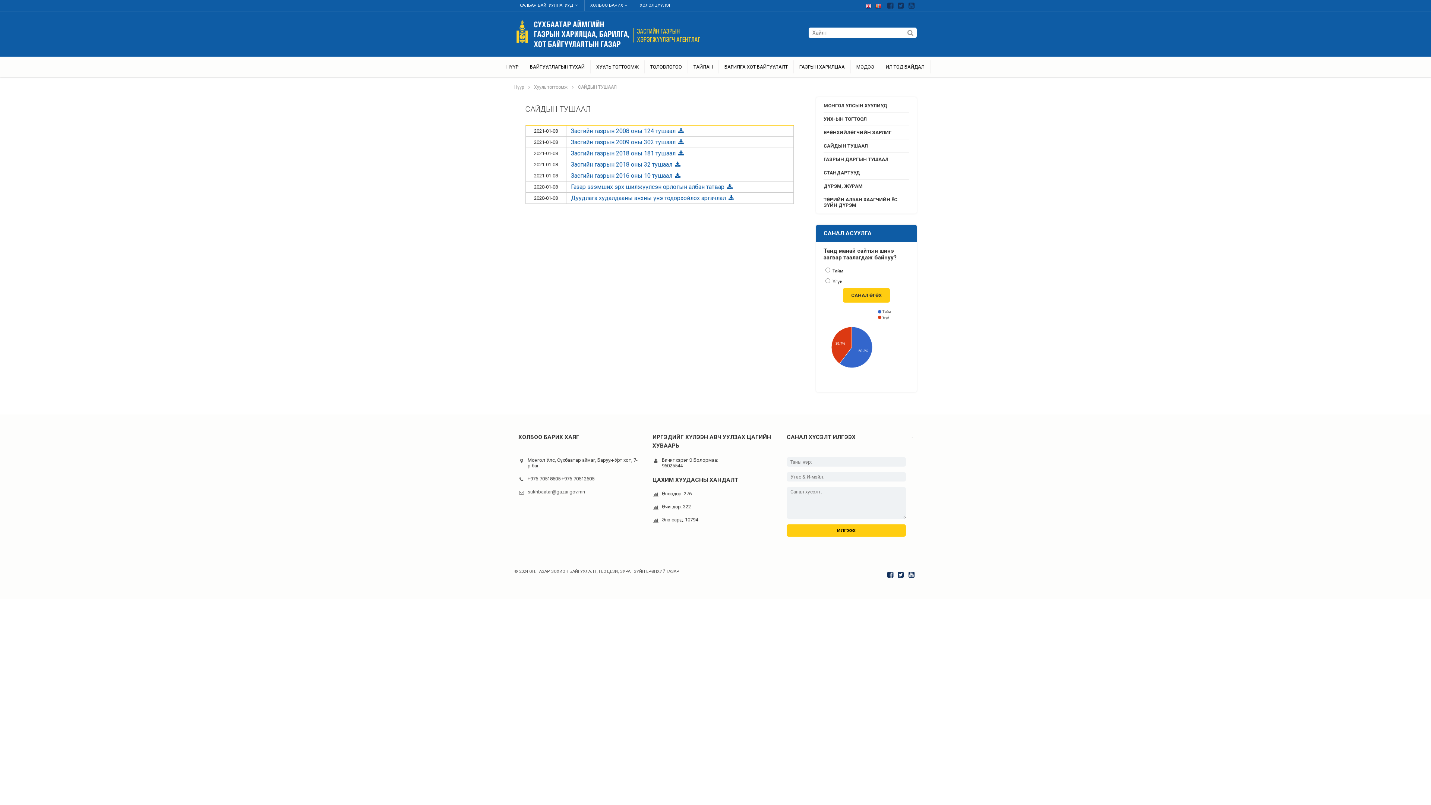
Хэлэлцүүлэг (655, 5)
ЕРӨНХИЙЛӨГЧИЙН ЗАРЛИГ (857, 132)
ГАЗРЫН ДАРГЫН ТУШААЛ (856, 159)
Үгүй (837, 281)
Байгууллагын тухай (557, 67)
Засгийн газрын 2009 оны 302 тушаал (624, 142)
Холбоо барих (606, 5)
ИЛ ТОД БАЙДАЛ (905, 67)
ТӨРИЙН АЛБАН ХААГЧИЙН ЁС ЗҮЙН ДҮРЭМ (860, 202)
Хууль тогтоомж (617, 67)
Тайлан (703, 67)
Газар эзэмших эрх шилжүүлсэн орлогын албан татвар (648, 186)
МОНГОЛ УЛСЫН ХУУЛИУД (855, 105)
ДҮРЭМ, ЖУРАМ (843, 186)
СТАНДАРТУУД (842, 173)
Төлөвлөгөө (666, 67)
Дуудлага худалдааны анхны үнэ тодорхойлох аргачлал (649, 198)
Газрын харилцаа (822, 67)
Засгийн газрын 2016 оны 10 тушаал (622, 175)
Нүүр (512, 67)
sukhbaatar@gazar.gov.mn (556, 492)
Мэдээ (865, 67)
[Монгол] (880, 4)
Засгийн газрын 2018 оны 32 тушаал (622, 164)
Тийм (837, 271)
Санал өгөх (866, 295)
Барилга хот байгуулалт (756, 67)
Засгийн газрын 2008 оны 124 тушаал (624, 131)
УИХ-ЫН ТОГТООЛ (845, 119)
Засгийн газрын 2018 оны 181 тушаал (624, 153)
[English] (870, 4)
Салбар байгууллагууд (547, 5)
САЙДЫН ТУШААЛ (597, 87)
